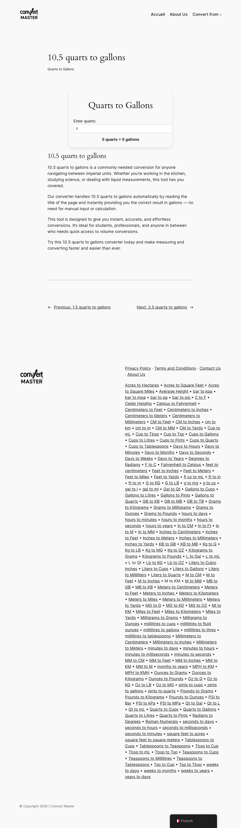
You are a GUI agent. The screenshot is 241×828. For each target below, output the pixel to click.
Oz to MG (165, 685)
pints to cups (191, 685)
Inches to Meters (158, 538)
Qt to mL (137, 709)
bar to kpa (202, 391)
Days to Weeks (139, 458)
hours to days (195, 513)
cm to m (143, 428)
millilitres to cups (160, 623)
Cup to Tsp (174, 434)
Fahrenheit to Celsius (181, 464)
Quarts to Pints (173, 715)
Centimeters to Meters (146, 415)
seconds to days (198, 721)
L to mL (213, 556)
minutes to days (163, 648)
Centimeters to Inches (188, 409)
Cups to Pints (172, 440)
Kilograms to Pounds (161, 556)
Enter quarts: (84, 121)
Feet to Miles (137, 477)
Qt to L (213, 703)
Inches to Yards (139, 544)
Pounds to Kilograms (144, 697)
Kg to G (210, 544)
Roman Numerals (161, 721)
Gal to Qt (171, 489)
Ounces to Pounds (166, 678)
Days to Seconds (195, 452)
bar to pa (159, 397)
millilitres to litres (200, 630)
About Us (136, 374)
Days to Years (171, 458)
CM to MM (165, 428)
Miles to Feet (148, 611)
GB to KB (151, 501)
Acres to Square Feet (184, 385)
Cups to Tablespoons (149, 446)
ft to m (135, 483)
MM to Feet (160, 660)
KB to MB (188, 544)
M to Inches (149, 581)
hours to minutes (141, 519)
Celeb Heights (138, 403)
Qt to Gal (193, 703)
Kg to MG (154, 550)
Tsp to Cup (164, 764)
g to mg (191, 483)
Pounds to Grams (196, 691)
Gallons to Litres (140, 495)
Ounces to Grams (170, 672)
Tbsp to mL (139, 752)
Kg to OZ (176, 550)
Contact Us (210, 368)
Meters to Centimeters (178, 587)
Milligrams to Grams (159, 617)
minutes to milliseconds (147, 654)
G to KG (153, 483)
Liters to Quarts (166, 575)
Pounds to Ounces (186, 697)
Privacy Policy (138, 368)
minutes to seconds (192, 654)
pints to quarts (162, 691)
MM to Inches (188, 660)
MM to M (144, 666)
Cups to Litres (142, 440)
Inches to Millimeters (198, 538)
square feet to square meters (152, 740)
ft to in (214, 477)
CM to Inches (188, 422)
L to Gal (193, 556)
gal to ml (150, 489)
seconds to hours (141, 727)
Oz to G (195, 678)
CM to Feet (160, 422)
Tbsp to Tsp (166, 752)
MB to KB (144, 587)
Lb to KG (154, 562)
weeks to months (160, 770)
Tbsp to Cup (206, 746)
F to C (150, 464)
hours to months (176, 519)
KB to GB (167, 544)
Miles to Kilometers (183, 611)
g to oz (209, 483)
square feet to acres (186, 733)
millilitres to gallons (161, 630)
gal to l (131, 489)
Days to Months (159, 452)
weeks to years (195, 770)
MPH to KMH (137, 672)
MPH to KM (203, 666)
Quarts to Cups (164, 709)
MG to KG (175, 605)
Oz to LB (143, 685)
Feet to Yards (166, 477)
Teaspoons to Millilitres (150, 758)
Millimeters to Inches (172, 642)
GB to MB (173, 501)
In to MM (146, 532)
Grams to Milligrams (172, 507)
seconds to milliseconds (185, 727)
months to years (172, 666)
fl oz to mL (194, 477)
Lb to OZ (175, 562)
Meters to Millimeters (182, 599)
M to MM (193, 581)
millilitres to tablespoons (148, 636)
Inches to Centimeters (180, 532)
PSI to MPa (170, 703)
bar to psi (181, 397)
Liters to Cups (155, 568)
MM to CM (135, 660)
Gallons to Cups (200, 489)
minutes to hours (199, 648)
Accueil (158, 14)
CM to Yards (191, 428)
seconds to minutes (143, 733)
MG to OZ (198, 605)
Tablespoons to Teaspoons (164, 746)
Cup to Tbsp (147, 434)
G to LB (172, 483)
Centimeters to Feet (143, 409)
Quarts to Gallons (61, 69)
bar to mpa (135, 397)
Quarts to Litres (140, 715)
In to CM (185, 525)
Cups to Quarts (203, 440)
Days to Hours (186, 446)
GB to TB (195, 501)
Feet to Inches (165, 470)
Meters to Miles (143, 599)
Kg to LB (133, 550)
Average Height (173, 391)
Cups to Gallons (204, 434)
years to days (138, 776)
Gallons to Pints (175, 495)
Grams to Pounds (160, 513)
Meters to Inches (159, 593)
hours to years (159, 525)
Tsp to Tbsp (190, 764)
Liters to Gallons (188, 568)
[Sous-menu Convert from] (220, 14)
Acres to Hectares (142, 385)
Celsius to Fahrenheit (177, 403)
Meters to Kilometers (199, 593)
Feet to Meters (197, 470)
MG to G (153, 605)
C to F (200, 397)
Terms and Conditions (175, 368)
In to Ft (204, 525)
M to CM (193, 575)
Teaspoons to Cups (200, 752)
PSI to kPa (145, 703)
